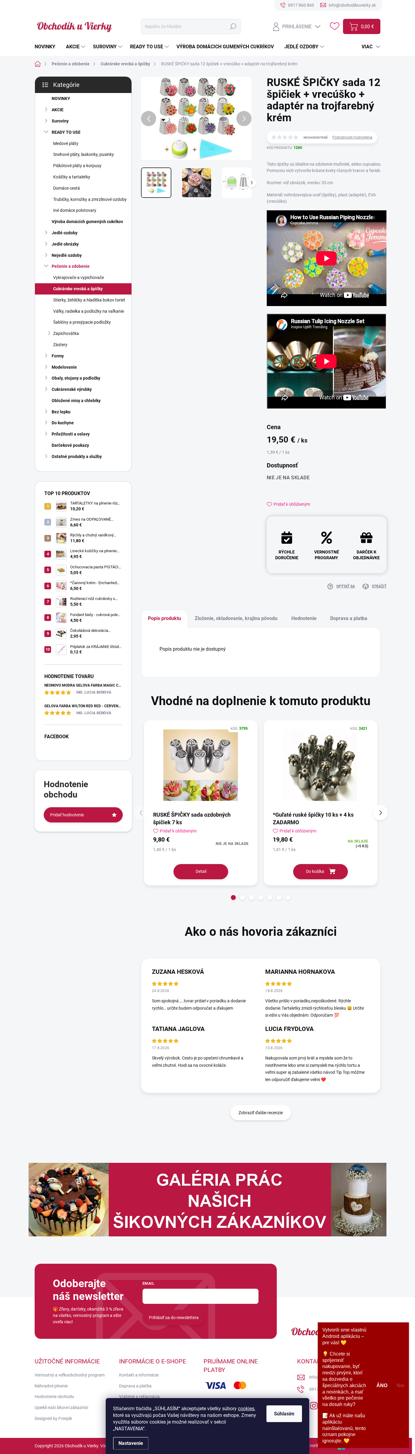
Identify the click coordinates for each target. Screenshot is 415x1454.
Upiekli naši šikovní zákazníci (61, 1407)
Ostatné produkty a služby (77, 456)
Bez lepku (61, 411)
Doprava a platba (135, 1385)
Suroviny (60, 121)
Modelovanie (64, 367)
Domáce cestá (66, 188)
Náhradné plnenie (51, 1385)
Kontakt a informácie (139, 1375)
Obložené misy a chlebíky (76, 400)
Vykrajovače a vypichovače (78, 277)
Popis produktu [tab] (164, 618)
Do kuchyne (63, 422)
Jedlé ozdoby (64, 232)
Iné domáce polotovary (74, 210)
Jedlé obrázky (65, 244)
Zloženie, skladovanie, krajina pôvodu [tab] (236, 618)
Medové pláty (65, 143)
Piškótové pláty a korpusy (77, 165)
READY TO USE (66, 132)
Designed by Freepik (53, 1418)
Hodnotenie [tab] (304, 618)
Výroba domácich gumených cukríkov (87, 221)
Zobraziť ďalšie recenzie (260, 1112)
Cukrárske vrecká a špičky (78, 288)
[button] (233, 897)
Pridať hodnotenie (67, 814)
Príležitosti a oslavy (71, 434)
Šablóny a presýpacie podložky (82, 322)
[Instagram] (313, 1404)
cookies (246, 1408)
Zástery (60, 344)
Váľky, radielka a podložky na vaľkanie (88, 311)
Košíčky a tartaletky (71, 176)
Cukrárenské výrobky (72, 389)
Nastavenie (130, 1443)
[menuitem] (47, 47)
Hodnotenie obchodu (54, 1396)
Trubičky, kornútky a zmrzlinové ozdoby (90, 199)
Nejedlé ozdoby (67, 255)
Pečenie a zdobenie (71, 266)
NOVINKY (61, 98)
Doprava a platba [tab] (348, 618)
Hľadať (233, 26)
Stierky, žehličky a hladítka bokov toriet (89, 300)
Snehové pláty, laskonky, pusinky (83, 154)
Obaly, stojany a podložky (76, 378)
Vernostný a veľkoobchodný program (70, 1375)
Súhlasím (284, 1414)
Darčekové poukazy (70, 445)
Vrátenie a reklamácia (139, 1396)
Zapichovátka (66, 333)
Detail (201, 871)
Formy (58, 355)
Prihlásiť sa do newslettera (174, 1317)
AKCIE (57, 109)
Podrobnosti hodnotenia (352, 137)
